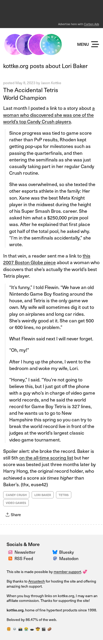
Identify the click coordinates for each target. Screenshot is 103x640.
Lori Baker (42, 495)
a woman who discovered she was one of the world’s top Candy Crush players (49, 114)
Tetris (64, 495)
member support (67, 571)
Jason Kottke (51, 82)
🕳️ (32, 628)
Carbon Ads (91, 24)
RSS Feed (24, 558)
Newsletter (25, 552)
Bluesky (66, 552)
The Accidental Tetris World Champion (30, 93)
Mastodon (68, 558)
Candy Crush (16, 495)
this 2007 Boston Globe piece (46, 259)
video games (16, 503)
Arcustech (36, 581)
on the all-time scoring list (46, 457)
